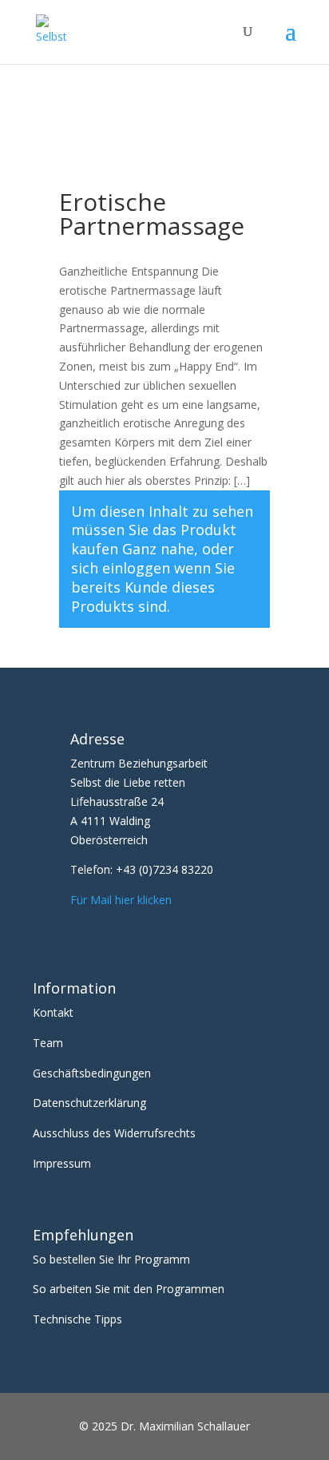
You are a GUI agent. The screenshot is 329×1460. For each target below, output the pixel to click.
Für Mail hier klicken (121, 899)
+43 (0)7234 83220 (164, 869)
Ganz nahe (158, 548)
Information (74, 988)
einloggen (136, 567)
